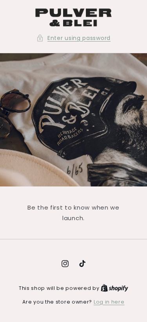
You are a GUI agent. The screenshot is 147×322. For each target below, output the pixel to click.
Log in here (109, 302)
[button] (73, 38)
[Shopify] (114, 288)
